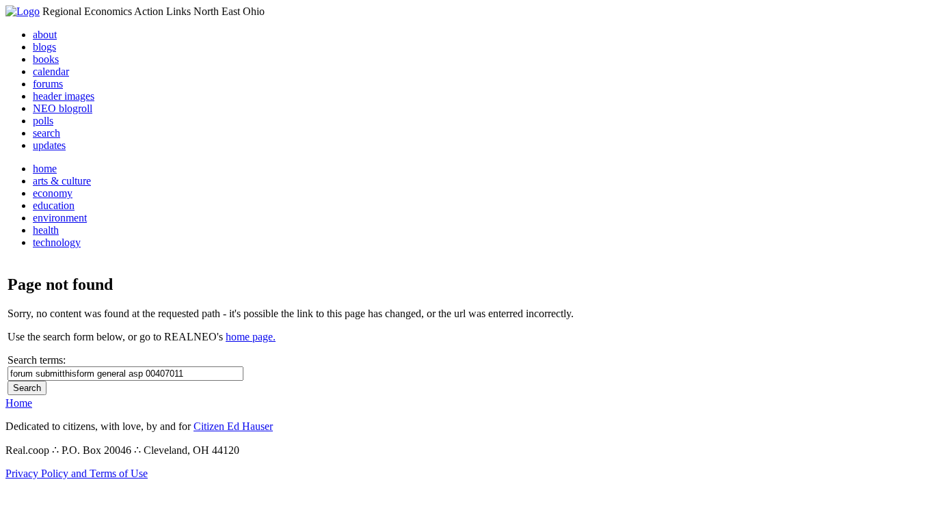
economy (52, 193)
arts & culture (62, 181)
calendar (51, 71)
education (54, 205)
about (45, 34)
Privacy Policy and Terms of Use (76, 473)
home (45, 168)
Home (18, 403)
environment (60, 218)
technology (57, 242)
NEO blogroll (62, 108)
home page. (251, 336)
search (46, 133)
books (46, 59)
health (46, 230)
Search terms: (37, 360)
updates (49, 145)
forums (48, 84)
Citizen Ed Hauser (233, 426)
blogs (44, 47)
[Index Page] (22, 11)
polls (43, 120)
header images (63, 96)
